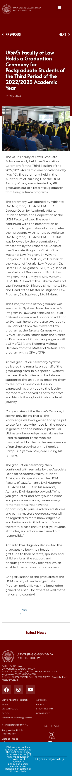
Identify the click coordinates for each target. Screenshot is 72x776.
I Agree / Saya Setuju (50, 759)
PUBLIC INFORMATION (15, 725)
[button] (59, 7)
